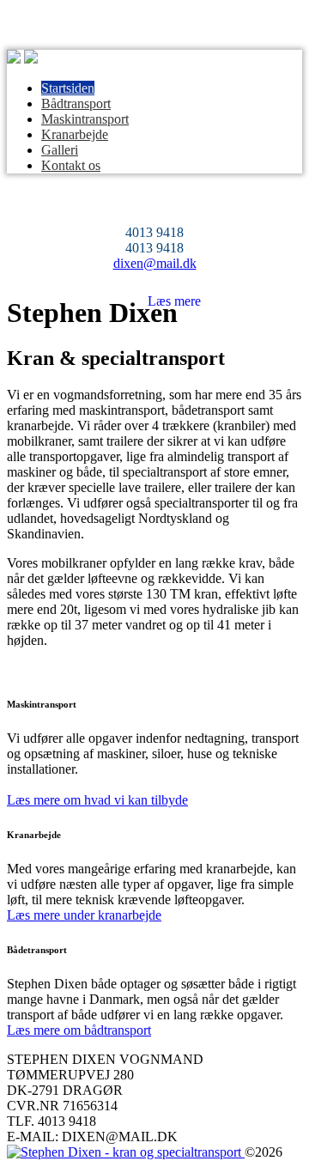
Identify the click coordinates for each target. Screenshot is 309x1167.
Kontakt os (70, 165)
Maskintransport (85, 119)
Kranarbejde (74, 134)
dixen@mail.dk (155, 263)
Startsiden (67, 88)
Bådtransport (76, 103)
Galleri (59, 150)
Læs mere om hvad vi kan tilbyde (97, 800)
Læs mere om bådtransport (79, 1030)
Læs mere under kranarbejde (84, 915)
